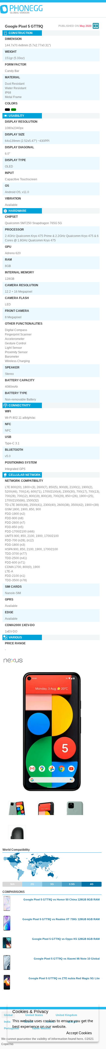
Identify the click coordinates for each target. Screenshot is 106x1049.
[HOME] (21, 9)
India (7, 1021)
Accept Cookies (79, 1033)
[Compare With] (96, 26)
